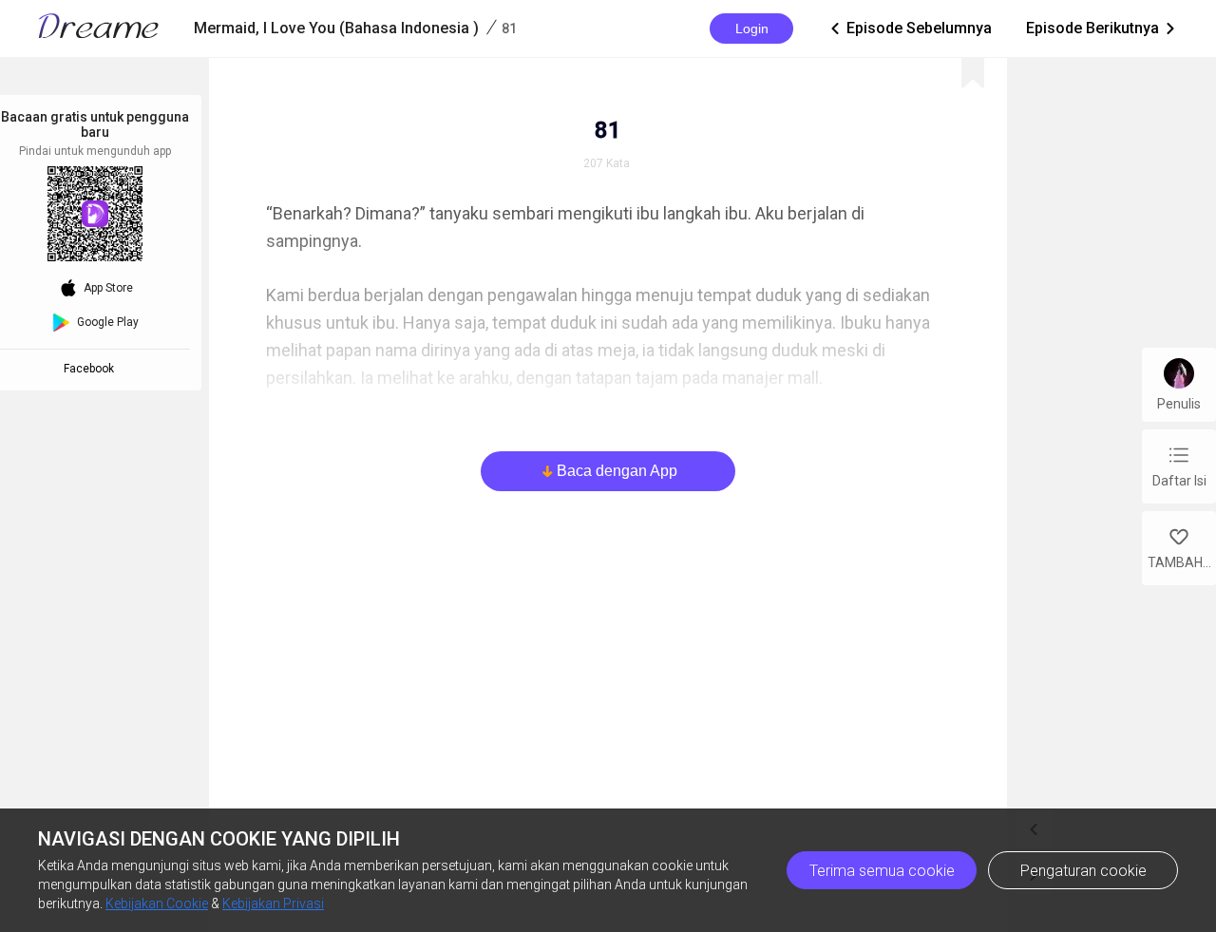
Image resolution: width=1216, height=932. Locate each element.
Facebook (92, 368)
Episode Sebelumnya (909, 28)
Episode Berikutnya (1102, 28)
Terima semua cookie (882, 871)
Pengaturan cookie (1083, 871)
